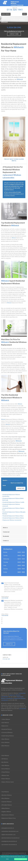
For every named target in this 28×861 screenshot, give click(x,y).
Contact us (6, 540)
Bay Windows (5, 762)
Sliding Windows (6, 808)
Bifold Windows (5, 745)
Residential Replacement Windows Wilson (13, 516)
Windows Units (5, 775)
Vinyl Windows (5, 791)
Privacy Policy (23, 854)
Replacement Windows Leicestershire (12, 520)
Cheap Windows (6, 772)
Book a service (6, 14)
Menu (24, 14)
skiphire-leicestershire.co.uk (8, 834)
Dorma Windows (6, 768)
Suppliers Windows (6, 811)
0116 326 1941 (15, 27)
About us (5, 527)
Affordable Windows (7, 805)
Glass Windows (5, 739)
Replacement (5, 726)
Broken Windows (6, 778)
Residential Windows (7, 729)
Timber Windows (6, 719)
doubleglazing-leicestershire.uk (9, 841)
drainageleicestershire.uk (8, 828)
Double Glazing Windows (8, 736)
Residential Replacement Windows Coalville (13, 502)
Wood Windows (5, 798)
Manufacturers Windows (8, 815)
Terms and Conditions (14, 854)
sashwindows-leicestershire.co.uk (10, 831)
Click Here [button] (23, 856)
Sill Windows (5, 759)
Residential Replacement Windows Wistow (13, 518)
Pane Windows (5, 755)
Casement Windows (7, 801)
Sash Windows (5, 722)
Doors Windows (5, 742)
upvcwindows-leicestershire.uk (9, 844)
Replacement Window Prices (9, 818)
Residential (6, 536)
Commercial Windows (7, 732)
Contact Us (20, 488)
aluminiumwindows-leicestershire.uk (10, 838)
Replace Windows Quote (8, 782)
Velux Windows (5, 765)
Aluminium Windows (7, 795)
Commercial (6, 532)
